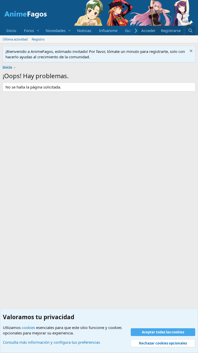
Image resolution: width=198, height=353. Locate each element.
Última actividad (15, 39)
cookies (28, 327)
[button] (38, 30)
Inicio (11, 30)
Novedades (55, 30)
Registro (38, 39)
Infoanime (108, 30)
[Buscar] (190, 30)
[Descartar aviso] (190, 51)
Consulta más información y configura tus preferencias (51, 342)
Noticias (84, 30)
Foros (29, 30)
